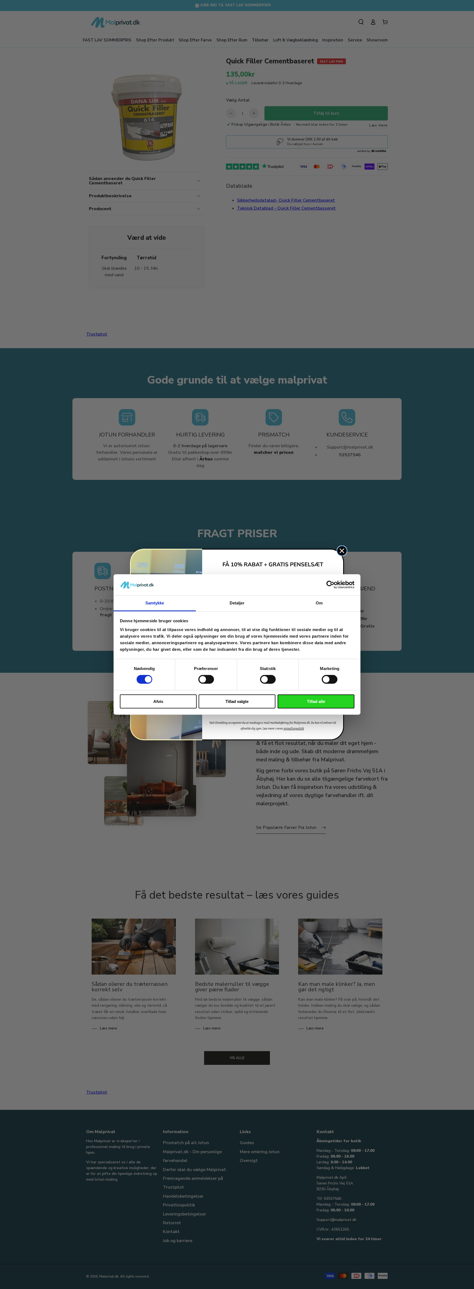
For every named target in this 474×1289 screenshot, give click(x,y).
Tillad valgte (237, 701)
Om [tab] (319, 603)
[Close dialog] (342, 551)
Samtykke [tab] (154, 603)
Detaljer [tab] (237, 603)
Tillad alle (316, 701)
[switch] (206, 679)
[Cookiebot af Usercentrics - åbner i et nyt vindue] (330, 585)
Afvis (158, 701)
